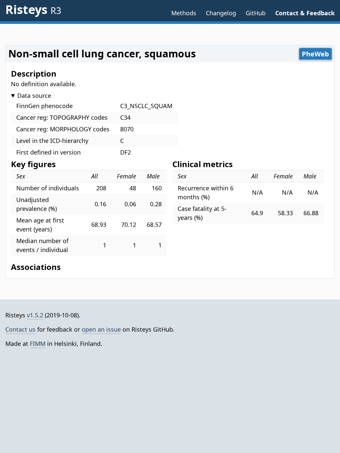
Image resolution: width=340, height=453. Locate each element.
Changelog (221, 13)
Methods (183, 13)
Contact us (20, 329)
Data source (34, 95)
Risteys (33, 9)
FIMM (37, 344)
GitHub (256, 13)
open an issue (101, 329)
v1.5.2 (35, 315)
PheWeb (315, 53)
